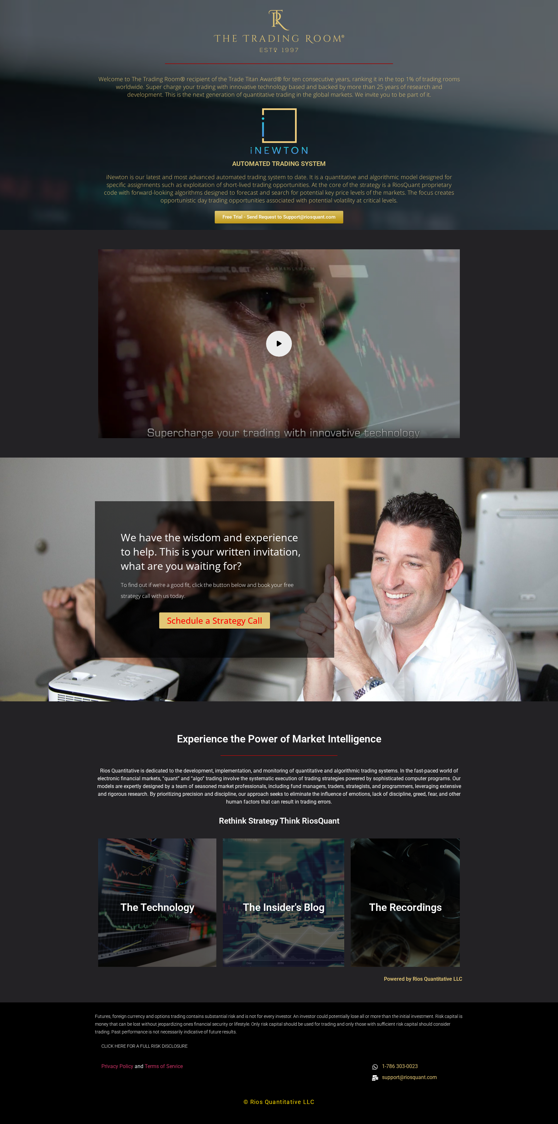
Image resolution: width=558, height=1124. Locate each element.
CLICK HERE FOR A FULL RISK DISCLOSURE (144, 1046)
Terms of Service (164, 1066)
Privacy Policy (118, 1066)
